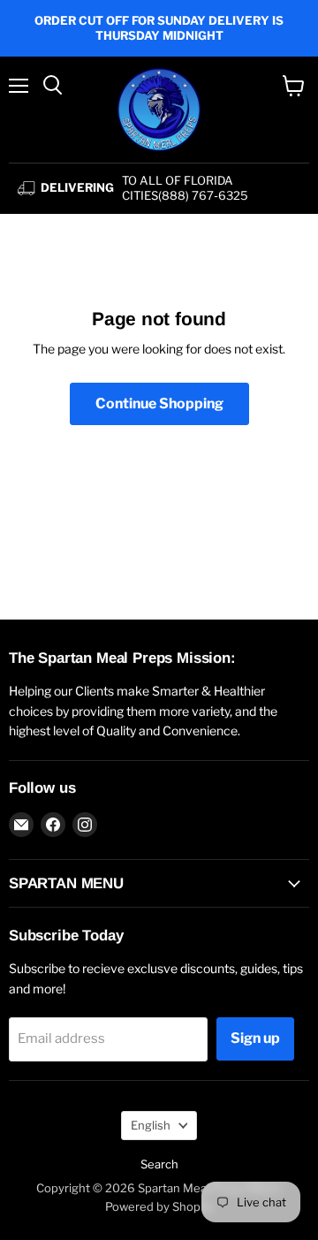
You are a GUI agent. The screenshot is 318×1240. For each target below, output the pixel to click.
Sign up (255, 1038)
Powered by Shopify (159, 1206)
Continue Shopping (159, 403)
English (150, 1125)
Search (159, 1164)
